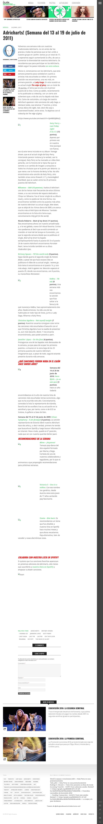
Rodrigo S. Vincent (57, 785)
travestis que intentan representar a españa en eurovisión (22, 787)
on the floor (50, 636)
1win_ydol (53, 783)
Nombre (20, 678)
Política (52, 3)
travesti (6, 790)
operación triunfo (16, 790)
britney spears (47, 631)
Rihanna (22, 639)
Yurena (6, 792)
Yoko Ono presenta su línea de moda (79, 785)
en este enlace (52, 66)
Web (19, 688)
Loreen (27, 790)
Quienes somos (60, 814)
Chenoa (22, 798)
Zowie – (47, 518)
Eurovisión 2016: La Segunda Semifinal (66, 708)
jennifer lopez (35, 634)
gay (35, 784)
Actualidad (63, 3)
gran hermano (19, 781)
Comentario (21, 663)
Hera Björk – (55, 379)
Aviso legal (84, 814)
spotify (30, 639)
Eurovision (36, 779)
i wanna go (23, 634)
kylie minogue (29, 800)
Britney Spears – (33, 254)
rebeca (24, 803)
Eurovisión (76, 3)
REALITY (35, 798)
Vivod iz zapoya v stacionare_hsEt (62, 779)
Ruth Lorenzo (18, 795)
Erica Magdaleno (15, 803)
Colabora (68, 814)
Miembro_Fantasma (10, 59)
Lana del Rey (38, 800)
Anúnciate (76, 814)
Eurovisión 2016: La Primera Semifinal (66, 738)
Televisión (41, 3)
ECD (5, 779)
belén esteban (32, 803)
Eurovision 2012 (40, 795)
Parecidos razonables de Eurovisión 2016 (70, 792)
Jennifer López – (30, 339)
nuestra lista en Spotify (42, 567)
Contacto (91, 814)
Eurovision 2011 (35, 790)
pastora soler (28, 795)
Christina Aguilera (25, 784)
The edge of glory (42, 639)
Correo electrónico (23, 683)
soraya (29, 798)
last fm (32, 636)
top (11, 792)
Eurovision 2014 (25, 792)
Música (30, 3)
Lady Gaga (23, 636)
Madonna (28, 781)
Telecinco (7, 784)
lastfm (39, 636)
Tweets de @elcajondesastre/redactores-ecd (63, 806)
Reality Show (8, 795)
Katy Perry (47, 634)
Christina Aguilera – (35, 320)
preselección (8, 798)
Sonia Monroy (8, 800)
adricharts (35, 631)
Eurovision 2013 (37, 792)
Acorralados (18, 800)
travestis (11, 779)
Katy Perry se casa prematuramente (73, 783)
